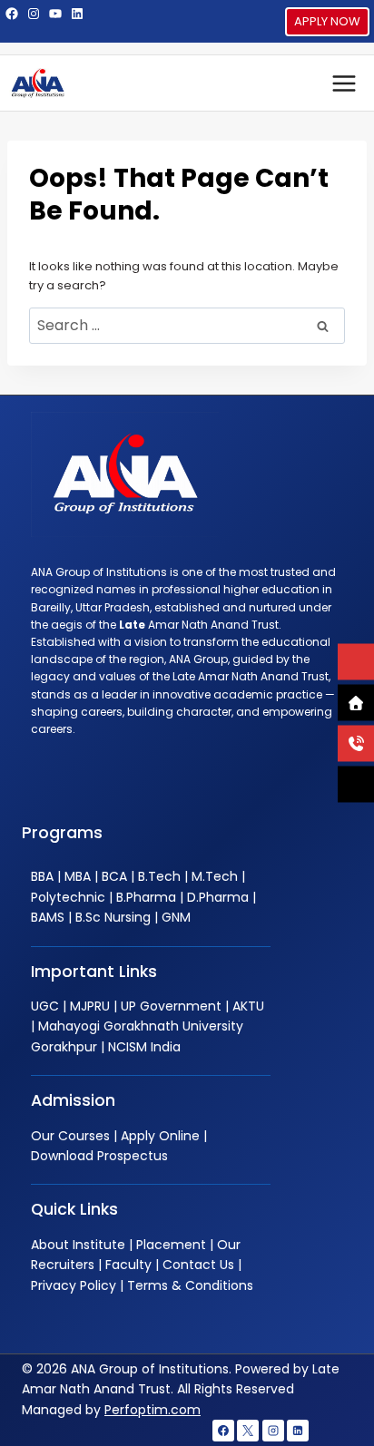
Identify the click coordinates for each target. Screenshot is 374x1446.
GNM (176, 917)
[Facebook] (223, 1430)
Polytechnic (68, 897)
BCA (114, 876)
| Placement (165, 1245)
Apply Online (160, 1136)
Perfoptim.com (152, 1410)
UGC (45, 1006)
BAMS (47, 917)
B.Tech (159, 876)
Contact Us (198, 1264)
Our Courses (70, 1136)
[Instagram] (273, 1430)
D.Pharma (218, 897)
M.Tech (215, 876)
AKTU (248, 1006)
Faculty (128, 1264)
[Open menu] (343, 83)
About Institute (78, 1245)
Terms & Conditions (190, 1285)
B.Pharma (146, 897)
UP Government (171, 1006)
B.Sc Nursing (113, 917)
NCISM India (144, 1047)
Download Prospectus (99, 1156)
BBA (42, 876)
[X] (248, 1430)
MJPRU (90, 1006)
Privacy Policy (73, 1285)
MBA (77, 876)
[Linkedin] (298, 1430)
